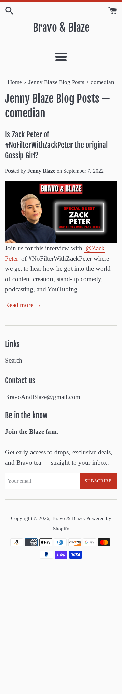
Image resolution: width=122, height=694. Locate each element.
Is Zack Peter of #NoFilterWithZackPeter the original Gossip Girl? (56, 145)
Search (13, 360)
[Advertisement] (61, 630)
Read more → (23, 305)
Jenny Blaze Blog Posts (52, 98)
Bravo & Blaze (61, 27)
